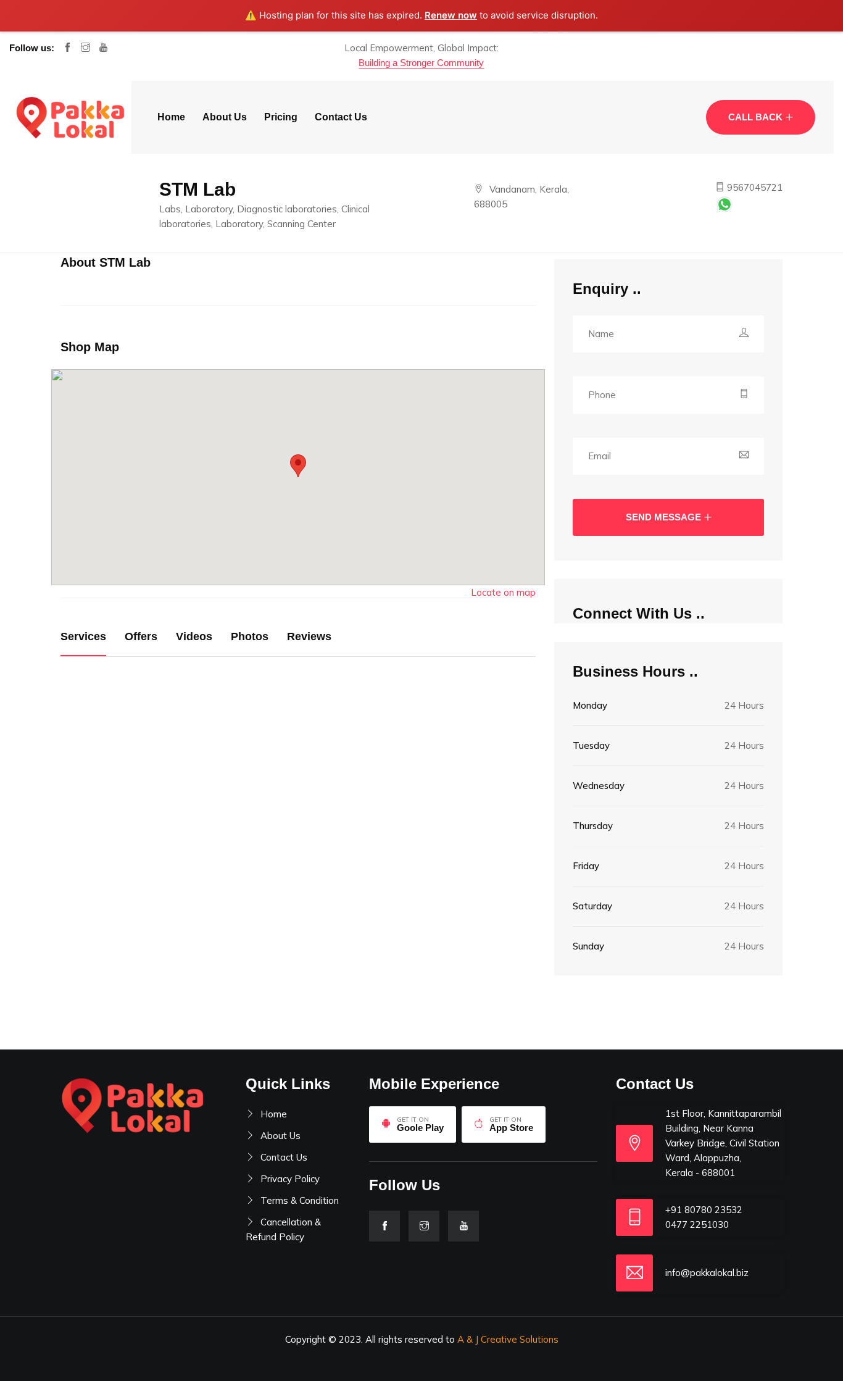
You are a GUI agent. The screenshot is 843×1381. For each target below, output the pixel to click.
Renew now (451, 15)
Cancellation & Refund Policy (283, 1229)
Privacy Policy (290, 1179)
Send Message (663, 517)
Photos (249, 636)
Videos (194, 636)
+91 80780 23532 (703, 1210)
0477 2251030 (697, 1224)
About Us (224, 117)
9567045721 (754, 187)
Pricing (280, 117)
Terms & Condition (299, 1200)
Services (83, 636)
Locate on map (503, 592)
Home (171, 117)
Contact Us (341, 117)
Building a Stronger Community (421, 62)
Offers (141, 636)
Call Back (755, 117)
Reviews (309, 636)
